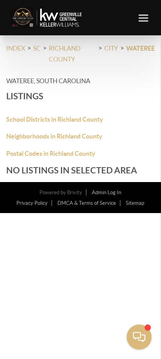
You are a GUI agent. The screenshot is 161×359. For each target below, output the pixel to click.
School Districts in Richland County (54, 119)
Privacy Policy (32, 203)
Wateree (140, 48)
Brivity (74, 192)
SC (37, 48)
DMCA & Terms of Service (86, 203)
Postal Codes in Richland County (50, 153)
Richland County (64, 54)
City (111, 48)
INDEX (15, 48)
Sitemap (135, 203)
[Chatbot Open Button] (139, 337)
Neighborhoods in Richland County (54, 136)
